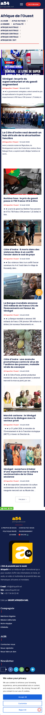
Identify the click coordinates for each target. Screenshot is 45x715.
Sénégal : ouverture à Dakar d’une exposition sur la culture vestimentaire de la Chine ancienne (21, 473)
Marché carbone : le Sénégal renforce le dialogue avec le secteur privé (20, 418)
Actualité (18, 24)
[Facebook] (10, 669)
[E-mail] (27, 669)
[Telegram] (32, 669)
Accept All (22, 697)
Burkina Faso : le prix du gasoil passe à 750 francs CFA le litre (21, 199)
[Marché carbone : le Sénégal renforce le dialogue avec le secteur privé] (22, 399)
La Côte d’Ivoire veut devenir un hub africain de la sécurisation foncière (21, 135)
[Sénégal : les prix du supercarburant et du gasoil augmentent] (22, 62)
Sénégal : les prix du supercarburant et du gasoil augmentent (19, 81)
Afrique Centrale (9, 33)
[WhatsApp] (21, 669)
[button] (39, 292)
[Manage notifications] (39, 710)
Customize (22, 703)
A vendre (5, 24)
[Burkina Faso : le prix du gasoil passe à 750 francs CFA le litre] (22, 182)
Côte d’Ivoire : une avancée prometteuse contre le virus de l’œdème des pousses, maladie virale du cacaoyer (21, 363)
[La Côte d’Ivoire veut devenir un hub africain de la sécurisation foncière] (22, 116)
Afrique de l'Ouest (10, 88)
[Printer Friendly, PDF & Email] (6, 509)
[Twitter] (16, 669)
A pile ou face (18, 21)
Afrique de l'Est (8, 40)
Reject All (22, 710)
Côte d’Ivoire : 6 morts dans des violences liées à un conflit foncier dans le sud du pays (21, 252)
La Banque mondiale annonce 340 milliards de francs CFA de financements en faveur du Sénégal (21, 307)
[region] (22, 694)
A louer (4, 21)
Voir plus (22, 499)
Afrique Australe (9, 27)
